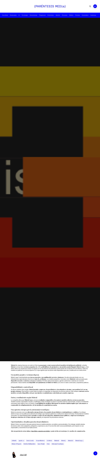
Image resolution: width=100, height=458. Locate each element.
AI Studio (14, 440)
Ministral (56, 440)
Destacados (13, 15)
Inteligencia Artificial (50, 195)
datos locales (30, 440)
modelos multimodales (29, 444)
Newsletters (85, 15)
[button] (95, 6)
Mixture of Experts (16, 444)
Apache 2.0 (21, 440)
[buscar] (90, 6)
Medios (71, 15)
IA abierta (49, 440)
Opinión (58, 15)
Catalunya (93, 15)
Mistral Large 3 (79, 440)
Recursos (64, 15)
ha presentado (42, 365)
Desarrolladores (40, 440)
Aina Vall (44, 218)
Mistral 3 (63, 440)
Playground (42, 15)
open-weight (41, 444)
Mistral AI (70, 440)
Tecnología (25, 15)
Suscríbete (5, 15)
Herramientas (33, 15)
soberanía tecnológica (58, 444)
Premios (77, 15)
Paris (48, 444)
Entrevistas (51, 15)
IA (19, 15)
